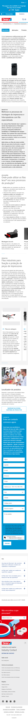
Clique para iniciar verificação (15, 537)
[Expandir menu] (25, 19)
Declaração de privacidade (16, 707)
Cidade (6, 497)
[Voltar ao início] (25, 643)
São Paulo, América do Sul (7, 694)
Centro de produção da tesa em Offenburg (11, 667)
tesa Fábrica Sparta (6, 674)
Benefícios (5, 30)
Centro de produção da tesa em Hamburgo (11, 670)
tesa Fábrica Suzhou (6, 672)
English (17, 10)
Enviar (7, 543)
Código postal (8, 503)
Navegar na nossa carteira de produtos (14, 409)
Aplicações (15, 30)
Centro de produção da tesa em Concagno (11, 677)
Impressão (8, 707)
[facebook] (6, 702)
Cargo (6, 481)
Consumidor (9, 14)
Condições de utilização (9, 711)
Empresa (6, 476)
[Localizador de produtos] (14, 376)
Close (23, 2)
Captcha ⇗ (21, 539)
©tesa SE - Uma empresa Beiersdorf (14, 714)
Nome (6, 459)
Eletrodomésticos (7, 23)
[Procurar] (23, 19)
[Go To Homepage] (1, 13)
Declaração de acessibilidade (9, 709)
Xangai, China (4, 686)
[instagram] (10, 702)
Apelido (6, 465)
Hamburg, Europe (5, 684)
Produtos (24, 30)
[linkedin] (14, 702)
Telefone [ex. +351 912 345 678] (13, 486)
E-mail (6, 470)
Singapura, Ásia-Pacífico (7, 689)
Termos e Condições (20, 709)
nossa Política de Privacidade (13, 528)
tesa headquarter (5, 660)
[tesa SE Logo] (7, 19)
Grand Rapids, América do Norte (8, 691)
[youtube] (3, 702)
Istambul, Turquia (5, 696)
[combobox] (14, 492)
